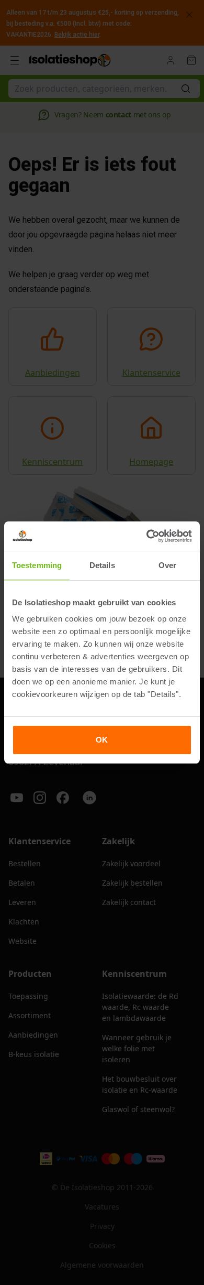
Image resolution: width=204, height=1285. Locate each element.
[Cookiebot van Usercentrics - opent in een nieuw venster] (146, 536)
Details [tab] (102, 565)
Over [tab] (167, 565)
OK (102, 739)
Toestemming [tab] (37, 565)
